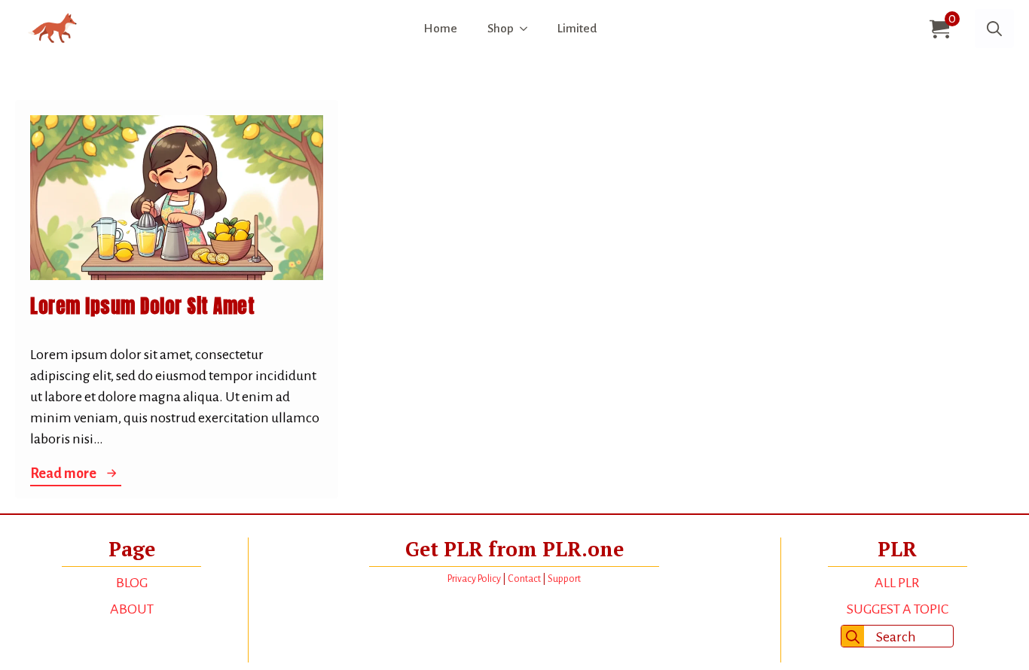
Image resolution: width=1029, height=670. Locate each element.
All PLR (897, 582)
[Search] (852, 637)
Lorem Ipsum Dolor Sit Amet (142, 306)
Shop (500, 28)
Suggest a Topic (897, 609)
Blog (132, 582)
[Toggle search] (994, 28)
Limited (577, 28)
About (132, 609)
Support (564, 579)
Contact (524, 579)
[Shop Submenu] (528, 29)
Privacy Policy (474, 579)
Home (440, 28)
